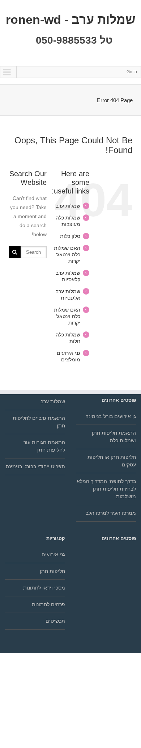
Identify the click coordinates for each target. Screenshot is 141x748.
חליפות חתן (52, 571)
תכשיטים (55, 621)
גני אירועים (53, 554)
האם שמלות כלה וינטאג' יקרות (67, 254)
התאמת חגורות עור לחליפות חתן (44, 446)
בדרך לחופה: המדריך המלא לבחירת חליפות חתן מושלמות (106, 488)
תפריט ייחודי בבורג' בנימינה (35, 466)
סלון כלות (70, 236)
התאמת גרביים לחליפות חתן (39, 422)
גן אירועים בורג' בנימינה (110, 416)
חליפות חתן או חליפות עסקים (111, 461)
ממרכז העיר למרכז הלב (111, 513)
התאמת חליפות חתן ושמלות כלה (114, 436)
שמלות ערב (68, 206)
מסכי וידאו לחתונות (44, 588)
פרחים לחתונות (48, 604)
